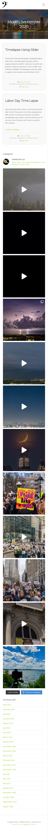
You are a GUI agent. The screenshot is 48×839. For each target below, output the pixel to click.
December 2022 (9, 746)
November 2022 (9, 751)
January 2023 (8, 742)
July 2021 (6, 774)
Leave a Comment (25, 82)
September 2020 (9, 802)
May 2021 (7, 783)
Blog (22, 87)
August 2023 (8, 723)
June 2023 (7, 732)
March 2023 (7, 737)
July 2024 (6, 714)
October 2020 (8, 797)
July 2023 (6, 728)
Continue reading (12, 129)
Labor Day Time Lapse (21, 101)
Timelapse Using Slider (22, 50)
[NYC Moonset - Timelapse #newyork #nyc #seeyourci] (24, 450)
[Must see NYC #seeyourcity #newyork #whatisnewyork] (24, 624)
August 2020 (8, 806)
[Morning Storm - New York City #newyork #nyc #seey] (24, 189)
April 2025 (7, 705)
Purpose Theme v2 (18, 824)
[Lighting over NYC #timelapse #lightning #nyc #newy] (24, 363)
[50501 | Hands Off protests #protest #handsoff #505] (24, 493)
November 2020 (9, 792)
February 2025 (9, 709)
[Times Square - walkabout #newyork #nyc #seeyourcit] (24, 276)
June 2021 (7, 779)
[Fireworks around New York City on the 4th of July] (24, 407)
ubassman (35, 84)
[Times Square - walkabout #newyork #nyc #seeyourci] (24, 233)
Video (26, 87)
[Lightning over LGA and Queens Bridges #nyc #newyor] (24, 320)
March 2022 (7, 755)
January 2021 (8, 788)
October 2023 (8, 718)
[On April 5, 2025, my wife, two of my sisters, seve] (24, 580)
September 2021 (9, 769)
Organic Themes (31, 824)
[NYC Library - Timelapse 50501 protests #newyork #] (24, 537)
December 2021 (9, 765)
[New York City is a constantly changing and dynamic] (24, 667)
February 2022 (9, 760)
